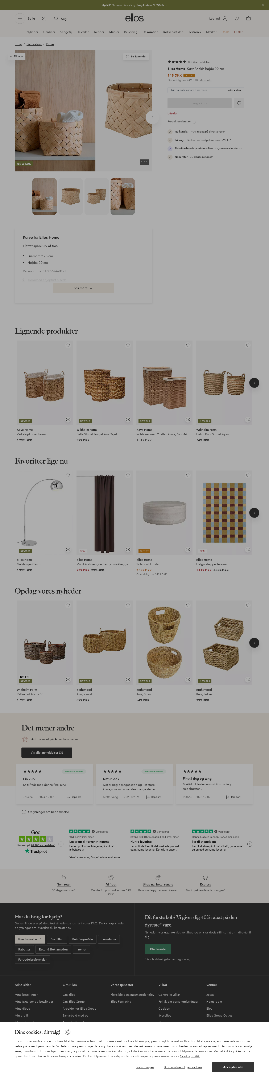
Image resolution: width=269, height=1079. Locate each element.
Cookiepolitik (190, 1056)
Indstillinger (145, 1067)
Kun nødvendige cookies (183, 1067)
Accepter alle (233, 1067)
